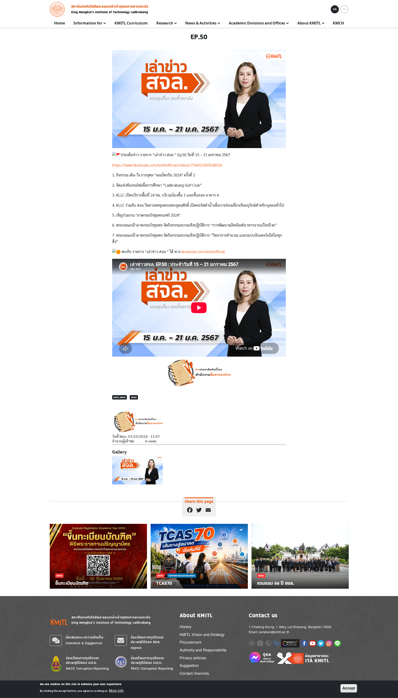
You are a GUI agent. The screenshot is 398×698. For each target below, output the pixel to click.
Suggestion (189, 665)
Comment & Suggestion (84, 643)
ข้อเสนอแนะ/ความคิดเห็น (84, 637)
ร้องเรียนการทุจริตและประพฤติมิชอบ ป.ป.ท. (147, 660)
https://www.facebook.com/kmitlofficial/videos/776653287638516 (167, 165)
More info (116, 690)
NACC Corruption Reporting (87, 668)
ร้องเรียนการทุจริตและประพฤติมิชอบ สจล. (147, 639)
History (185, 626)
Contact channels (194, 673)
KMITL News (120, 397)
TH (344, 9)
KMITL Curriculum (131, 23)
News (134, 397)
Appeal (136, 647)
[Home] (58, 9)
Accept (348, 688)
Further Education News (182, 575)
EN (335, 9)
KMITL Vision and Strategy (202, 634)
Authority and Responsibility (203, 650)
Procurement (190, 642)
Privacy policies (193, 657)
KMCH (338, 23)
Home (59, 23)
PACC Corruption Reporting (152, 668)
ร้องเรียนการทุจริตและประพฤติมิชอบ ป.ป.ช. (82, 660)
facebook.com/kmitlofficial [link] (203, 252)
